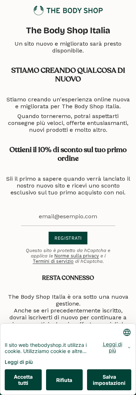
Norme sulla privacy (76, 256)
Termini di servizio (53, 261)
